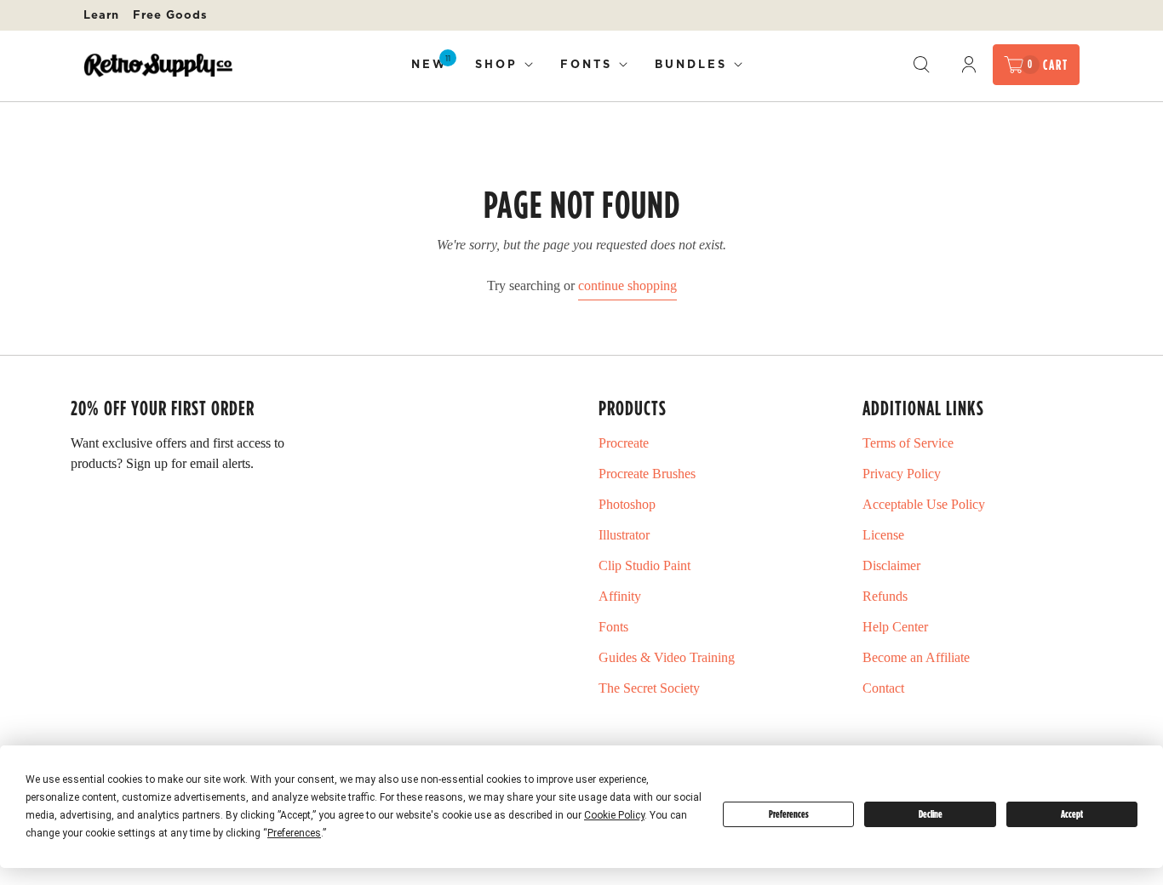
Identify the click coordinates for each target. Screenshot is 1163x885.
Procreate (624, 443)
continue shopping (627, 285)
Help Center (895, 627)
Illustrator (624, 535)
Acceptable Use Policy (923, 504)
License (883, 535)
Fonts (586, 63)
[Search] (921, 64)
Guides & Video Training (667, 657)
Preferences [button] (294, 833)
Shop (496, 63)
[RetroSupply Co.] (157, 65)
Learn (101, 14)
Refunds (885, 596)
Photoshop (627, 504)
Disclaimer (891, 565)
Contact (883, 688)
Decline (930, 814)
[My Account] (969, 64)
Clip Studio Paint (644, 565)
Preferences (789, 814)
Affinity (620, 596)
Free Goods (170, 14)
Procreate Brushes (647, 473)
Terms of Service (908, 443)
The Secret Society (649, 688)
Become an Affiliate (916, 657)
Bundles (691, 63)
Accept (1072, 814)
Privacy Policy (901, 473)
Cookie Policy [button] (614, 815)
